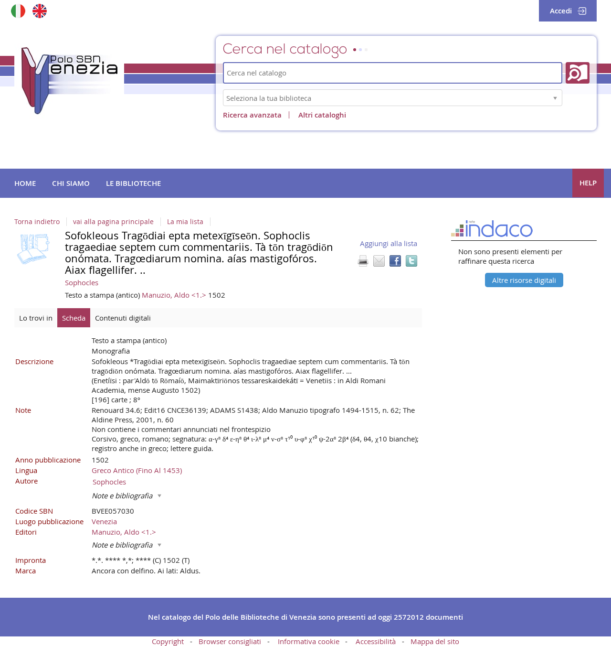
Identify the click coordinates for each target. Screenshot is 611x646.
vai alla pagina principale (113, 221)
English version (39, 11)
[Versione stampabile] (363, 261)
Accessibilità (376, 641)
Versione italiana (18, 11)
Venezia (104, 521)
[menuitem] (25, 183)
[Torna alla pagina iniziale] (69, 81)
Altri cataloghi (322, 115)
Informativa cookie (308, 641)
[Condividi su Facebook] (395, 261)
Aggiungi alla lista (388, 243)
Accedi (561, 11)
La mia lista (185, 221)
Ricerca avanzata (252, 114)
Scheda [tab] (73, 318)
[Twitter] (411, 261)
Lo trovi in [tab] (36, 318)
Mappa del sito (435, 641)
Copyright (168, 641)
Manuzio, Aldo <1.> (175, 295)
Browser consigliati (230, 641)
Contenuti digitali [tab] (123, 318)
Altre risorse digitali (524, 280)
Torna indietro (37, 221)
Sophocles (81, 282)
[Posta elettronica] (379, 261)
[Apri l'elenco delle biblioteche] (555, 97)
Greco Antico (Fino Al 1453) (137, 470)
